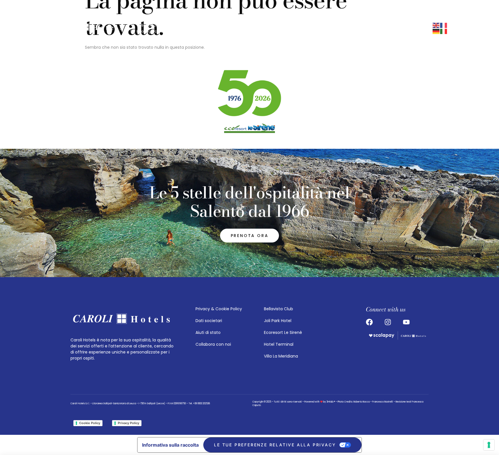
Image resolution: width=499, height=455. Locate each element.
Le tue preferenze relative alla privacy (275, 444)
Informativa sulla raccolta (170, 445)
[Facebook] (299, 28)
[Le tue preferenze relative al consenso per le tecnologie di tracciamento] (488, 444)
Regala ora (416, 28)
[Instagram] (288, 28)
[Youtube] (310, 28)
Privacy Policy (128, 423)
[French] (444, 25)
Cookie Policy (89, 423)
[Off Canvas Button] (328, 28)
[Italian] (444, 31)
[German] (436, 31)
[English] (436, 25)
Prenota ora (371, 28)
